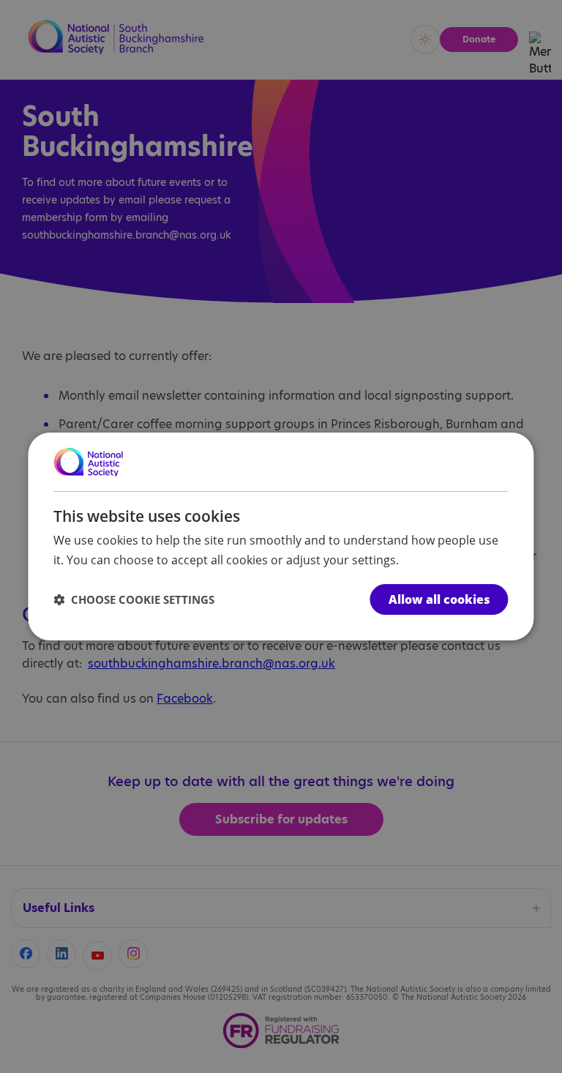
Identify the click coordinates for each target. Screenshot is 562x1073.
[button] (133, 599)
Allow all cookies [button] (439, 599)
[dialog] (280, 536)
